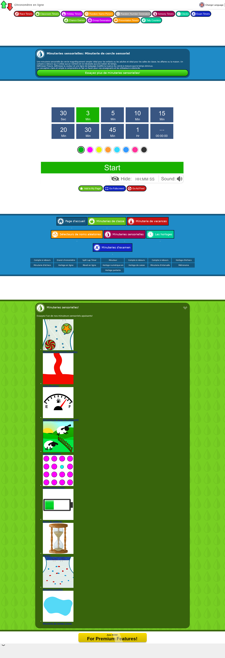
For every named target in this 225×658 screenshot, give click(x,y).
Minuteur (113, 260)
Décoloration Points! (54, 487)
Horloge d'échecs (184, 260)
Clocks (185, 14)
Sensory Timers (166, 14)
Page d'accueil (75, 221)
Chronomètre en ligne (29, 4)
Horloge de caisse (137, 265)
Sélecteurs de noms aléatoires (80, 234)
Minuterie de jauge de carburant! (61, 420)
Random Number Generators (135, 14)
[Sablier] (58, 553)
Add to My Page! (92, 188)
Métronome (183, 265)
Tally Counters (153, 20)
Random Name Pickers (101, 14)
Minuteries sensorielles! (63, 307)
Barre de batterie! (52, 521)
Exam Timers (203, 14)
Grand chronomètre (66, 260)
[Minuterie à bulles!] (58, 587)
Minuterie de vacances (151, 221)
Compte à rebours (42, 260)
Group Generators (102, 20)
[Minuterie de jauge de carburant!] (58, 417)
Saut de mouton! (52, 454)
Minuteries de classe (110, 221)
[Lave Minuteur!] (58, 383)
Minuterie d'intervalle (160, 265)
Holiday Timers (74, 14)
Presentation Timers (129, 20)
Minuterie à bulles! (53, 589)
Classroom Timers (49, 14)
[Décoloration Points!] (58, 485)
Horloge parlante (113, 270)
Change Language (214, 5)
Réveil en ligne (89, 265)
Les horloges (163, 234)
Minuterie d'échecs (42, 265)
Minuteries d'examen (116, 247)
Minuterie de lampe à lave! (57, 623)
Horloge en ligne (65, 265)
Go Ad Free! (138, 188)
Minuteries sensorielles (128, 234)
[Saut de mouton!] (58, 451)
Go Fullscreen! (116, 188)
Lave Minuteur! (51, 386)
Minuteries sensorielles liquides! (60, 352)
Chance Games (77, 20)
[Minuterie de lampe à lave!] (58, 621)
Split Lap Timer (89, 260)
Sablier (47, 555)
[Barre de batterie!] (58, 519)
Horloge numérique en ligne (113, 266)
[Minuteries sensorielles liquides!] (58, 349)
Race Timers (26, 14)
